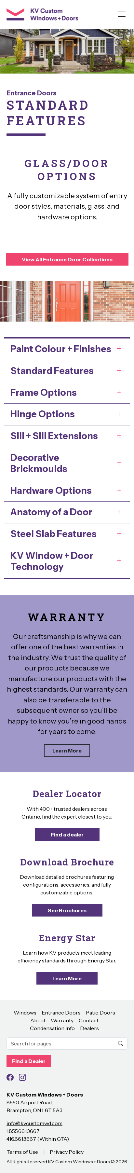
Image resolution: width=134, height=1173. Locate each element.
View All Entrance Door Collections (67, 259)
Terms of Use (22, 1152)
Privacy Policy (67, 1152)
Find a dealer (67, 834)
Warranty (62, 1020)
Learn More (67, 750)
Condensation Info (52, 1028)
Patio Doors (100, 1012)
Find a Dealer (29, 1061)
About (38, 1020)
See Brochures (67, 910)
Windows (25, 1012)
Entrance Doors (32, 93)
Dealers (89, 1028)
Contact (89, 1020)
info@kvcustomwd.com (34, 1123)
